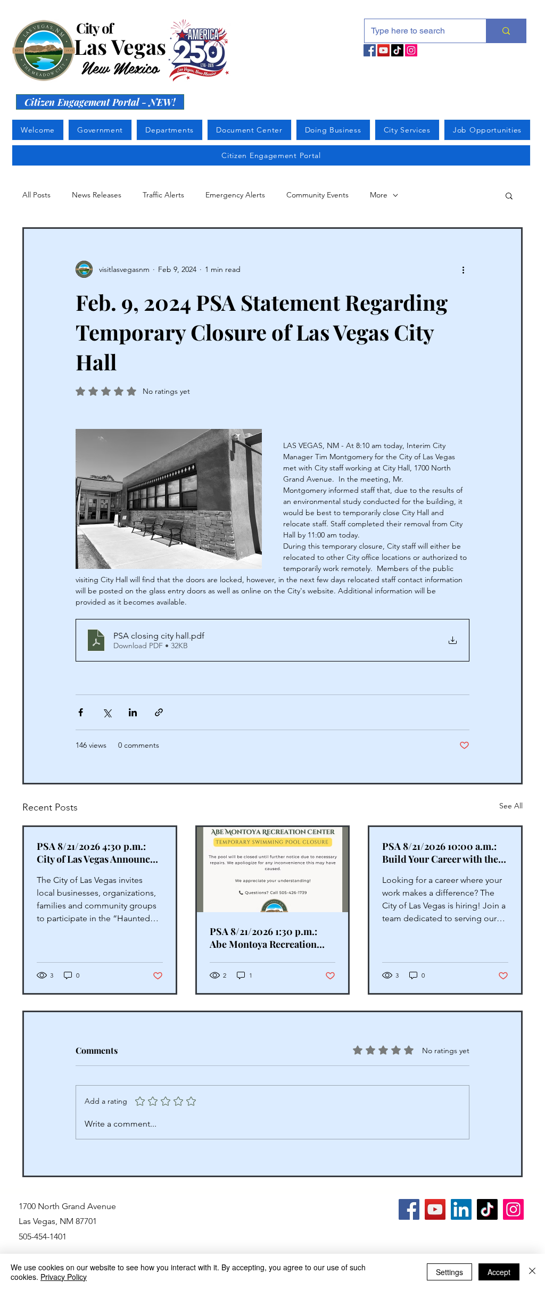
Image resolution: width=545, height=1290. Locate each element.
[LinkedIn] (461, 1209)
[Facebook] (370, 50)
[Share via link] (159, 712)
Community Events (317, 195)
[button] (509, 195)
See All (511, 806)
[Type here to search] (506, 31)
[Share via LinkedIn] (133, 712)
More (378, 195)
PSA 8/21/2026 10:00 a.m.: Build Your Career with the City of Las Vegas (440, 852)
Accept (499, 1272)
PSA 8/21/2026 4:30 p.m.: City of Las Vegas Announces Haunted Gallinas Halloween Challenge (99, 852)
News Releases (96, 195)
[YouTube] (383, 50)
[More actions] (463, 269)
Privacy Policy (63, 1276)
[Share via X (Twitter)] (107, 712)
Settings (449, 1272)
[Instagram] (411, 50)
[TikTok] (397, 50)
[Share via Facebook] (81, 712)
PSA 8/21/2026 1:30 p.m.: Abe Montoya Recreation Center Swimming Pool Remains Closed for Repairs (270, 937)
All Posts (36, 195)
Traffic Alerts (163, 195)
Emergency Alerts (235, 195)
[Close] (532, 1271)
